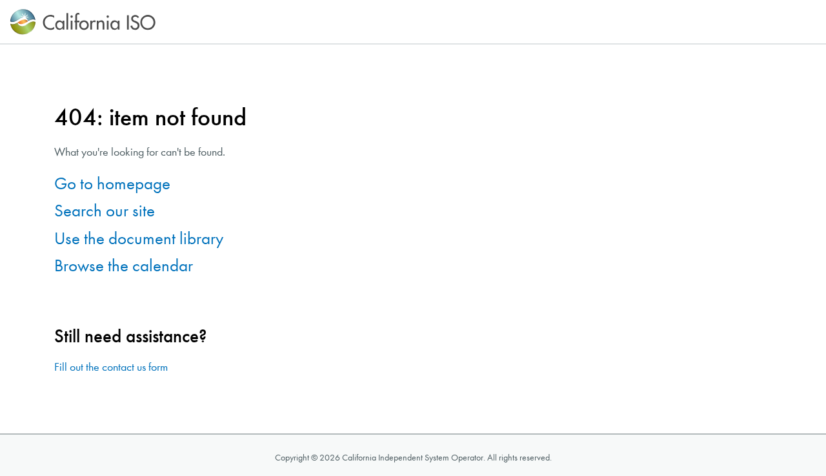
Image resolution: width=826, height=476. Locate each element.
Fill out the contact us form (111, 367)
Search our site (104, 211)
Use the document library (138, 239)
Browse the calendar (123, 266)
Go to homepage (112, 184)
